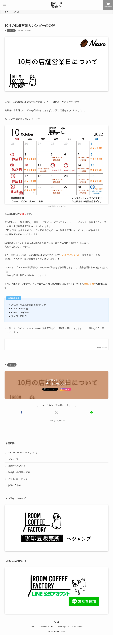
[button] (21, 412)
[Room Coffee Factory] (56, 5)
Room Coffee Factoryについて (22, 452)
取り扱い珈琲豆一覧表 (19, 472)
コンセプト (13, 459)
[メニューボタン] (5, 5)
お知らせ (11, 30)
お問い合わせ (14, 485)
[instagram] (58, 621)
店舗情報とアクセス (18, 466)
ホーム (33, 626)
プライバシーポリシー (19, 479)
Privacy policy (63, 626)
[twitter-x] (55, 621)
